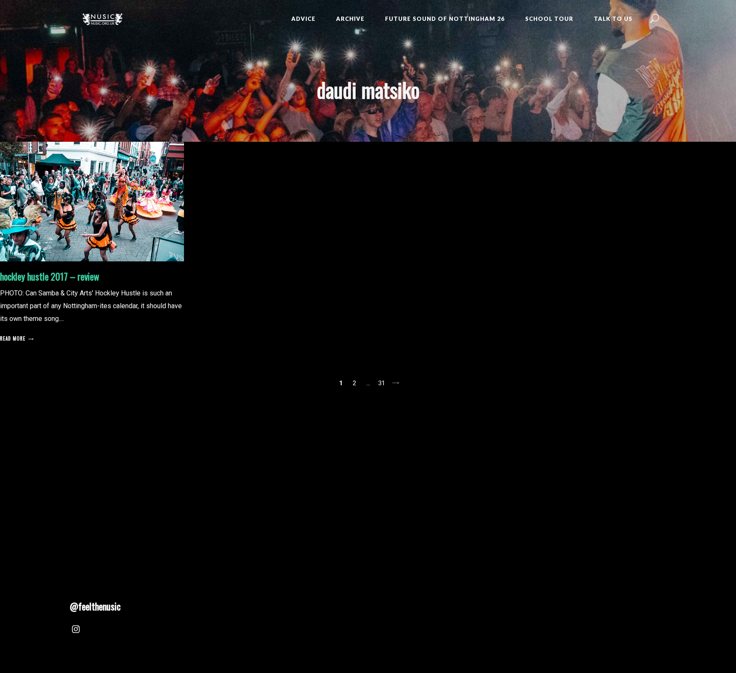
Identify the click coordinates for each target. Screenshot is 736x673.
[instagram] (76, 630)
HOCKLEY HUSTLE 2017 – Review (49, 276)
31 (381, 383)
